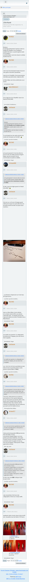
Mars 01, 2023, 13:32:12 (12, 511)
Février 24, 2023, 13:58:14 (12, 66)
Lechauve (12, 107)
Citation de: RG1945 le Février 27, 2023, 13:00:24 (14, 355)
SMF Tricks (18, 576)
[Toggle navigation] (6, 2)
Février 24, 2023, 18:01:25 (12, 93)
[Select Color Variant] (26, 3)
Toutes (19, 31)
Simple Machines (20, 578)
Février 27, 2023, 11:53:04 (12, 308)
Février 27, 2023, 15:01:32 (12, 456)
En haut (4, 560)
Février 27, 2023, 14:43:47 (12, 418)
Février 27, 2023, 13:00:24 (12, 330)
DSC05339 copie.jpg (15, 552)
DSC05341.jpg (14, 535)
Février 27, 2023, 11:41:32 (12, 169)
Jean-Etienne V (13, 87)
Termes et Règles (13, 574)
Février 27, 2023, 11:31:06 (12, 114)
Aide (7, 574)
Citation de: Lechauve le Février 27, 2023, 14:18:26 (14, 422)
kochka (11, 375)
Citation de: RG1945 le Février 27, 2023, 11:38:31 (14, 174)
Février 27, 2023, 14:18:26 (12, 351)
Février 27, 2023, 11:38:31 (12, 149)
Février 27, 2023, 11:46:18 (12, 198)
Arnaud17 (12, 411)
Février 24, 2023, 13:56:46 (12, 43)
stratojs (11, 36)
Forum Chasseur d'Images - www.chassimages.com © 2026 (14, 571)
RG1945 (11, 60)
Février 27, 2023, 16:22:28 (12, 491)
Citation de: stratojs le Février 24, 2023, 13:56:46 (14, 118)
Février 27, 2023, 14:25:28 (12, 381)
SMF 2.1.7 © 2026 (10, 578)
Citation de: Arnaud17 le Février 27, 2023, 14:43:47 (15, 460)
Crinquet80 (12, 163)
